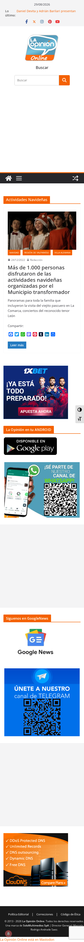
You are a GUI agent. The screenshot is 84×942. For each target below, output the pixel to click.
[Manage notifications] (8, 933)
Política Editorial (18, 914)
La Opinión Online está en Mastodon (27, 939)
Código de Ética (70, 914)
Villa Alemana (62, 252)
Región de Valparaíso (36, 252)
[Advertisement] (42, 131)
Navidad (14, 252)
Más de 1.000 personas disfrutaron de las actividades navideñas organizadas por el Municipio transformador (39, 279)
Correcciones (44, 914)
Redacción (36, 260)
